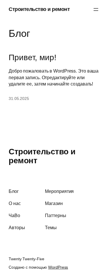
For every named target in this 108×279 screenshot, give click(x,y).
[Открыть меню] (95, 9)
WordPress (58, 267)
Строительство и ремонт (39, 9)
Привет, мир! (32, 57)
